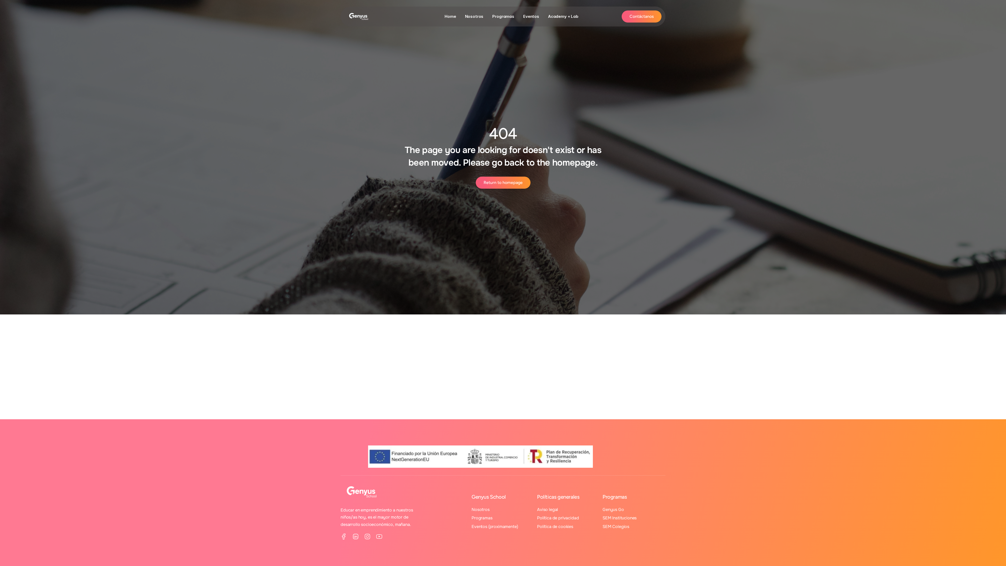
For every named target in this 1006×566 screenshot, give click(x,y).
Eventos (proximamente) (495, 526)
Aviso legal (547, 509)
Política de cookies (555, 526)
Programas (503, 16)
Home (450, 16)
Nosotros (474, 16)
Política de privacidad (558, 518)
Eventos (531, 16)
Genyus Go (613, 509)
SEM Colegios (616, 526)
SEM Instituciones (620, 518)
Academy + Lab (563, 16)
